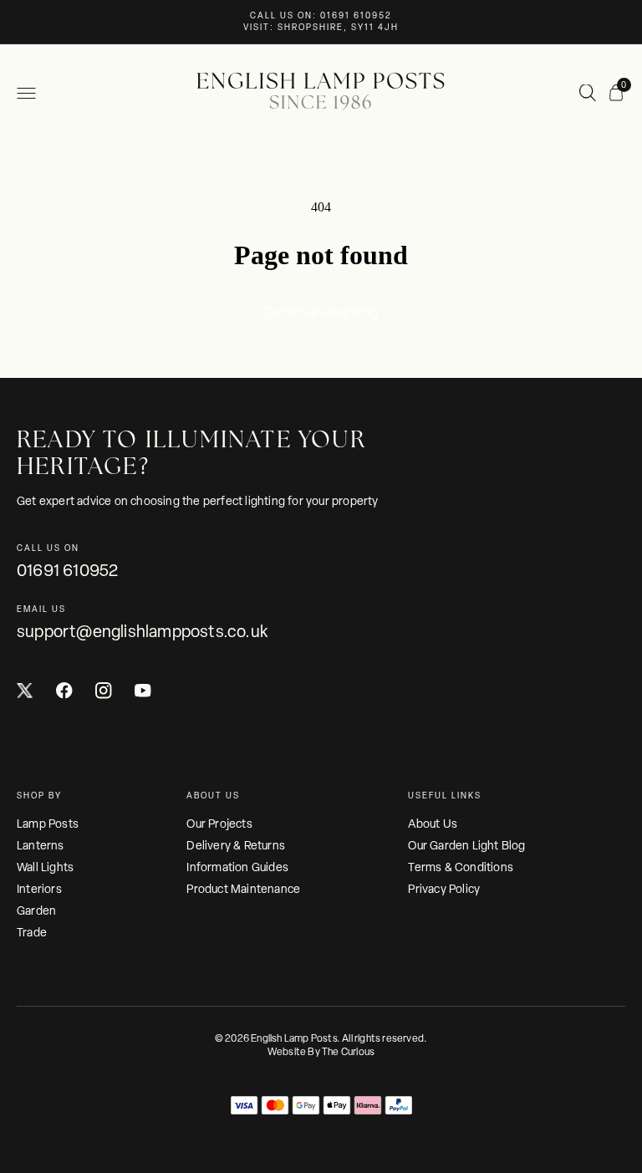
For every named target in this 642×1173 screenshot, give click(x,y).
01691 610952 (67, 570)
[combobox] (588, 93)
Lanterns (40, 845)
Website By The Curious (321, 1051)
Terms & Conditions (460, 867)
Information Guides (237, 867)
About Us (432, 823)
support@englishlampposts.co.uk (142, 631)
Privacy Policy (444, 888)
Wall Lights (45, 867)
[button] (26, 93)
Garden (36, 910)
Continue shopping (321, 311)
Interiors (39, 888)
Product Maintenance (243, 888)
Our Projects (219, 823)
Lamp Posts (48, 823)
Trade (32, 932)
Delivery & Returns (235, 845)
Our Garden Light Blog (466, 845)
